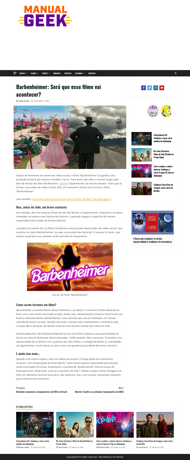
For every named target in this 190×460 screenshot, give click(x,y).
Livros (22, 73)
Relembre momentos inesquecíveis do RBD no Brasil (41, 390)
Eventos (67, 73)
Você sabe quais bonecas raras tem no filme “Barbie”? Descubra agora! (71, 199)
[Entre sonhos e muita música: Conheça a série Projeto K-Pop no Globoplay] (115, 425)
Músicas (57, 73)
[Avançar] (169, 111)
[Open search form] (175, 73)
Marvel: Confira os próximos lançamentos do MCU (99, 390)
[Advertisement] (95, 48)
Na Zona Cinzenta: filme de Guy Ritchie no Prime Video (74, 442)
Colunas (78, 73)
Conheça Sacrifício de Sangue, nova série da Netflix (154, 442)
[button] (15, 73)
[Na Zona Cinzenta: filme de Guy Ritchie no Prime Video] (75, 425)
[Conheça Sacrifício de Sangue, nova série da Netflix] (155, 425)
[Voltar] (136, 111)
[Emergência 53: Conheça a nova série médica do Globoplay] (35, 425)
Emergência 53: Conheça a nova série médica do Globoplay (32, 442)
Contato (92, 73)
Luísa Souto (23, 101)
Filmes (33, 73)
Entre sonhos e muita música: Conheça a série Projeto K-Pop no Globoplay (114, 442)
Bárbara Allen (23, 447)
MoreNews (104, 456)
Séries (45, 73)
